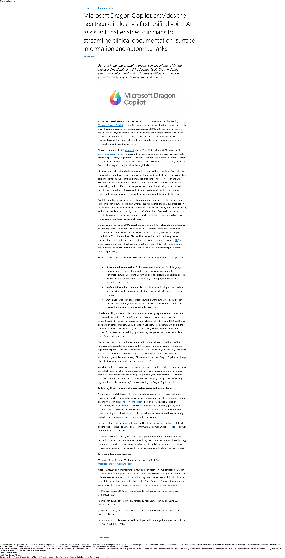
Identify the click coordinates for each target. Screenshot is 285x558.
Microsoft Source (89, 57)
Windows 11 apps (125, 544)
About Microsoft (246, 548)
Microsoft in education (254, 544)
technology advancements (110, 153)
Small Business (103, 548)
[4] (117, 251)
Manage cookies (53, 557)
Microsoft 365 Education (33, 546)
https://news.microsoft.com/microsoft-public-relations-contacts (145, 484)
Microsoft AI (4, 548)
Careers (237, 548)
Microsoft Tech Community (178, 548)
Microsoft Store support (168, 544)
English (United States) (8, 552)
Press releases (104, 537)
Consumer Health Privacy (9, 557)
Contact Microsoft (33, 557)
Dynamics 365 (29, 548)
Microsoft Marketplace (198, 548)
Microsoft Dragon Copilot (110, 124)
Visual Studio (228, 548)
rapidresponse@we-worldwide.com (115, 463)
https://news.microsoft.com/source (134, 473)
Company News (105, 7)
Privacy (44, 557)
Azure (111, 548)
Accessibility (30, 550)
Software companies (215, 548)
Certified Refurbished (204, 544)
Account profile (138, 544)
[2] (157, 243)
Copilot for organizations (68, 544)
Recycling (93, 557)
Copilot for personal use (87, 544)
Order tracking (189, 544)
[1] (176, 239)
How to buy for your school (53, 546)
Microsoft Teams (73, 548)
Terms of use (64, 557)
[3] (143, 247)
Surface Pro (4, 544)
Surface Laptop (15, 544)
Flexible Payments (238, 544)
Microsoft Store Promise (221, 544)
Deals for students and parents (104, 546)
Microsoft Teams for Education (11, 546)
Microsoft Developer (122, 548)
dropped (129, 149)
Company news (259, 548)
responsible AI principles (129, 401)
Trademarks (74, 557)
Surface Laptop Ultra (29, 544)
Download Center (151, 544)
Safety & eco (84, 557)
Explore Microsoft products (107, 544)
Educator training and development (78, 546)
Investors (3, 550)
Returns (180, 544)
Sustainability (40, 550)
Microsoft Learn (136, 548)
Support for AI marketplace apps (155, 548)
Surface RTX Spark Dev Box (48, 544)
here (125, 426)
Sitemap (23, 557)
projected (161, 157)
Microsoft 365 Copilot (88, 548)
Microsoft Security (17, 548)
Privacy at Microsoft (273, 548)
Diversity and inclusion (16, 550)
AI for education (122, 546)
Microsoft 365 (41, 548)
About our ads (102, 557)
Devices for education (271, 544)
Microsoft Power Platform (57, 548)
